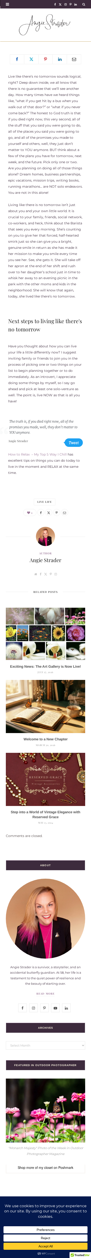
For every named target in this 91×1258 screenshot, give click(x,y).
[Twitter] (31, 59)
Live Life (44, 502)
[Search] (83, 4)
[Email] (74, 59)
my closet (46, 1167)
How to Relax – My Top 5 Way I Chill (37, 454)
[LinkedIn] (59, 59)
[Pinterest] (45, 59)
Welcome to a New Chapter (46, 739)
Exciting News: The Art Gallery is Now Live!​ (45, 666)
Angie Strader (45, 560)
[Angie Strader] (45, 25)
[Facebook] (17, 59)
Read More (45, 993)
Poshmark (65, 1167)
